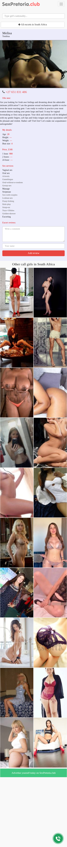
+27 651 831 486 (16, 92)
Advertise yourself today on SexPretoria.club (34, 773)
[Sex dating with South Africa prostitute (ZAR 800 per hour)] (33, 64)
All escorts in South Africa (33, 24)
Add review (33, 253)
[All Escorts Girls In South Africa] (21, 4)
